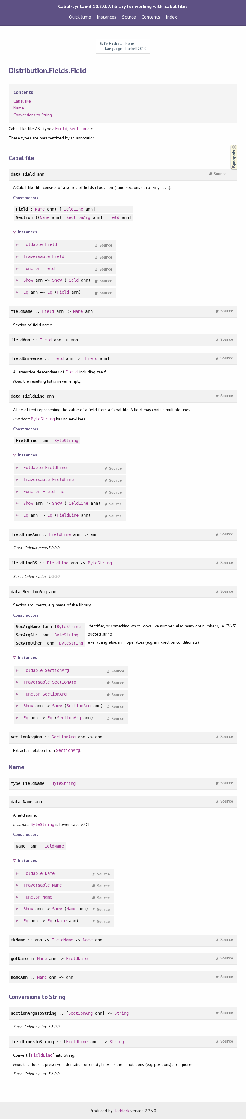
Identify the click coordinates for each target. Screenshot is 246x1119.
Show (28, 280)
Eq (25, 292)
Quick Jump (80, 17)
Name (19, 108)
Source (129, 17)
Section (77, 128)
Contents (151, 17)
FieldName (53, 846)
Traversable (36, 256)
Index (171, 17)
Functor (31, 268)
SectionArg (78, 217)
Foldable (33, 244)
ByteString (43, 419)
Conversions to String (33, 115)
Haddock (121, 1110)
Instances (106, 17)
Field (61, 128)
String (121, 1013)
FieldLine (72, 209)
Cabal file (22, 101)
